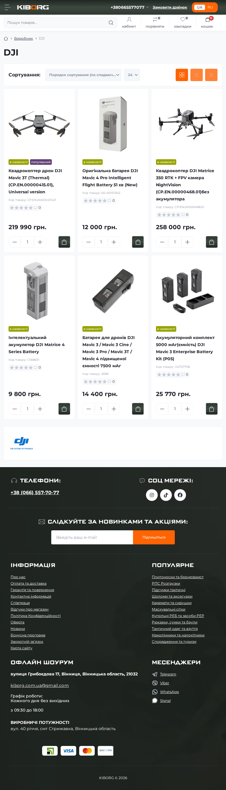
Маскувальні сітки (168, 609)
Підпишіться (153, 537)
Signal (165, 700)
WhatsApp (169, 692)
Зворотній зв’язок (27, 641)
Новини (18, 628)
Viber (164, 683)
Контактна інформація (31, 596)
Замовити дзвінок (170, 7)
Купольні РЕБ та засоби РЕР (178, 615)
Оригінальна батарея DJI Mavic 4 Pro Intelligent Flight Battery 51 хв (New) (110, 177)
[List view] (196, 75)
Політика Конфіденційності (36, 615)
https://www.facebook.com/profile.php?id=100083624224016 (180, 495)
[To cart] (64, 242)
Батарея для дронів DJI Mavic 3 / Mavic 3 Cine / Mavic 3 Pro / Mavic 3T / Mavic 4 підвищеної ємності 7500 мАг (108, 351)
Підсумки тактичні (168, 590)
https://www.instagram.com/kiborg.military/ (152, 495)
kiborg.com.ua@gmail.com (40, 685)
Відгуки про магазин (30, 609)
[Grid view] (182, 75)
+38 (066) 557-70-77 (35, 492)
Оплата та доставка (28, 583)
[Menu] (8, 7)
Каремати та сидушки (172, 603)
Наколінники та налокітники (178, 635)
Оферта (17, 622)
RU (210, 7)
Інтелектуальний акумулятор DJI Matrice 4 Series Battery (37, 344)
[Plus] (40, 242)
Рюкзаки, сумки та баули (174, 622)
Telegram (168, 674)
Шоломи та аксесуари (172, 596)
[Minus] (15, 242)
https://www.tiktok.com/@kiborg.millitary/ (166, 495)
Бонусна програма (28, 635)
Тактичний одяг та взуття (175, 628)
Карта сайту (21, 648)
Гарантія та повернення (32, 590)
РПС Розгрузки (166, 583)
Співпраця (20, 603)
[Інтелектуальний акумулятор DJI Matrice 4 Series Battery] (39, 290)
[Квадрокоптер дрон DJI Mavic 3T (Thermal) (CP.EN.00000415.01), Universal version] (39, 124)
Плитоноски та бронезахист (178, 577)
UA (199, 7)
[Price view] (211, 75)
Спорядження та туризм (174, 641)
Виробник (23, 38)
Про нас (18, 577)
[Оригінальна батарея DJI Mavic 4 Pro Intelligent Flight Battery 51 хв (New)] (113, 124)
